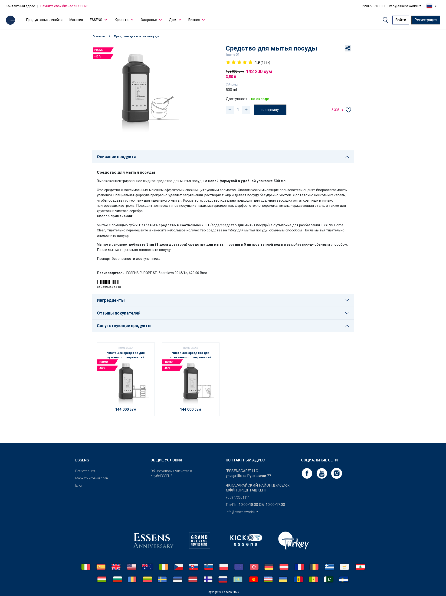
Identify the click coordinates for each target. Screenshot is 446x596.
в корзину (270, 110)
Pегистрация (85, 471)
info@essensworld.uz (405, 6)
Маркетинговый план (91, 478)
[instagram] (336, 473)
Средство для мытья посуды (136, 36)
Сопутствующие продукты (124, 325)
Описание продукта (116, 156)
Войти (400, 20)
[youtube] (322, 473)
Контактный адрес (20, 6)
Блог (79, 485)
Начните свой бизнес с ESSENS (64, 6)
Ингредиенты (111, 300)
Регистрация (425, 20)
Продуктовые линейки (44, 20)
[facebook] (307, 473)
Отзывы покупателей (119, 313)
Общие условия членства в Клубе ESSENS (171, 473)
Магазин (76, 20)
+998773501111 (373, 6)
